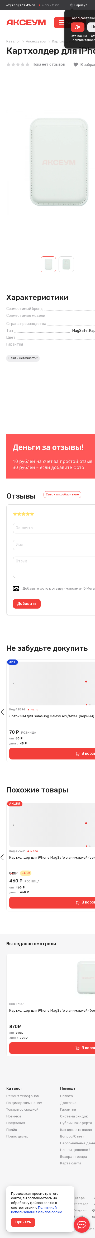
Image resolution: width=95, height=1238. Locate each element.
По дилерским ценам (24, 1103)
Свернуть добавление (62, 494)
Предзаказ (15, 1123)
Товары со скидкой (22, 1109)
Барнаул (80, 5)
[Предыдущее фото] (13, 683)
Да (77, 27)
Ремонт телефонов (22, 1096)
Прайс (11, 1130)
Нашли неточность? (22, 358)
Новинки (13, 1116)
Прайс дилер (17, 1136)
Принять (23, 1222)
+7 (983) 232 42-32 (21, 5)
